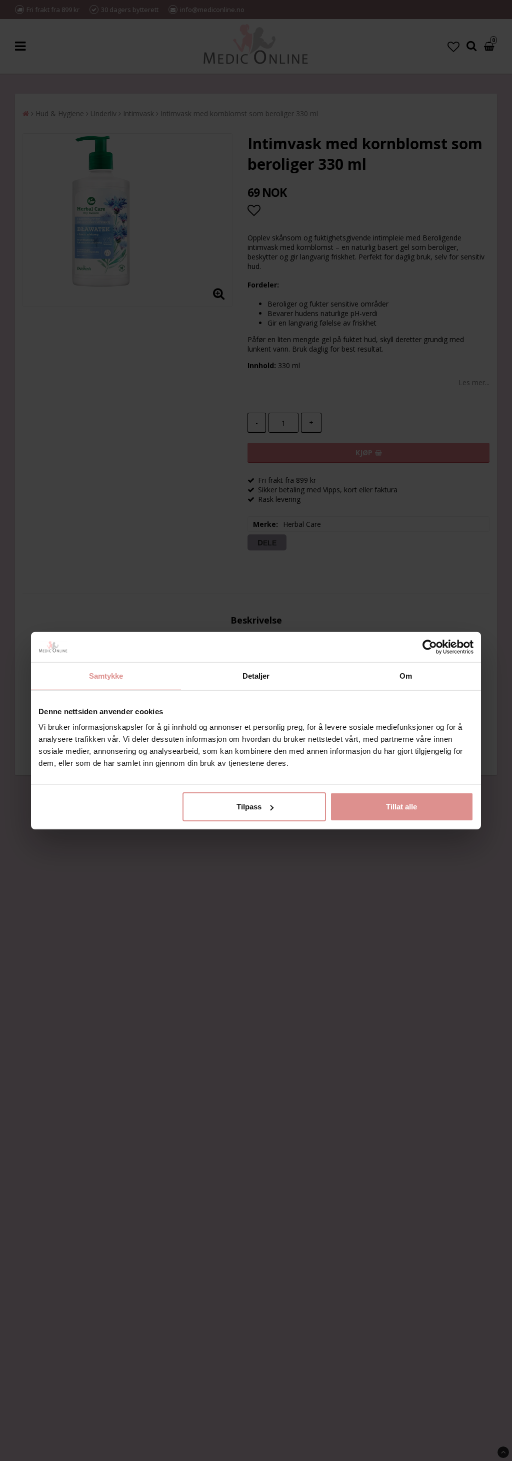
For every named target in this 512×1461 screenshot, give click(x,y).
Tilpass (249, 806)
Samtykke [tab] (106, 675)
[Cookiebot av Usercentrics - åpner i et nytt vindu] (430, 646)
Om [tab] (406, 675)
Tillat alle (401, 806)
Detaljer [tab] (256, 675)
